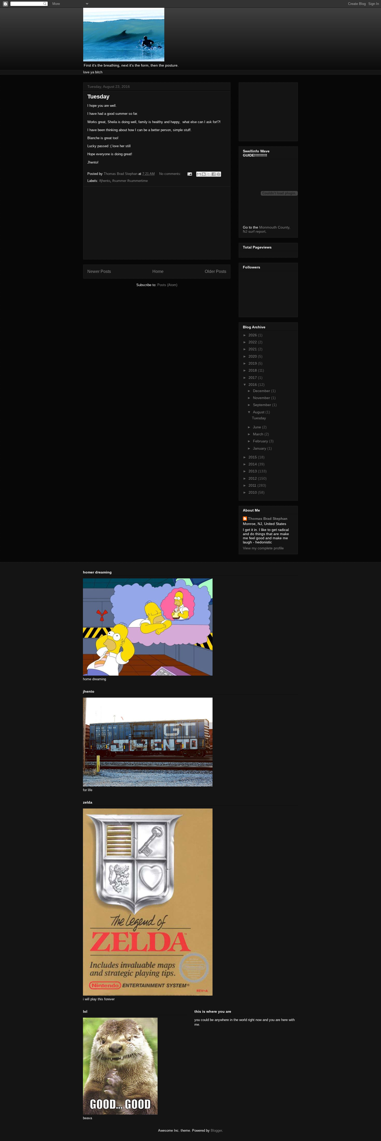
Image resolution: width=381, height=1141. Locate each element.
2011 (253, 485)
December (262, 391)
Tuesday (98, 96)
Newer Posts (99, 271)
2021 (253, 349)
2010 (253, 492)
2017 (253, 377)
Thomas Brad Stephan (267, 518)
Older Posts (215, 271)
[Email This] (198, 174)
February (261, 441)
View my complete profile (263, 548)
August (259, 412)
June (257, 427)
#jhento (104, 181)
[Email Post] (189, 174)
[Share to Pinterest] (218, 174)
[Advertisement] (157, 222)
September (262, 405)
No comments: (170, 174)
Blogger (216, 1130)
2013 (253, 471)
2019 (253, 363)
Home (158, 271)
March (258, 434)
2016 (253, 384)
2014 (253, 464)
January (260, 448)
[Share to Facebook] (213, 174)
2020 (253, 356)
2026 (253, 335)
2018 (253, 370)
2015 (253, 457)
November (262, 398)
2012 (253, 478)
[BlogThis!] (203, 174)
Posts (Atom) (167, 285)
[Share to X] (208, 174)
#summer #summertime (130, 181)
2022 (253, 342)
